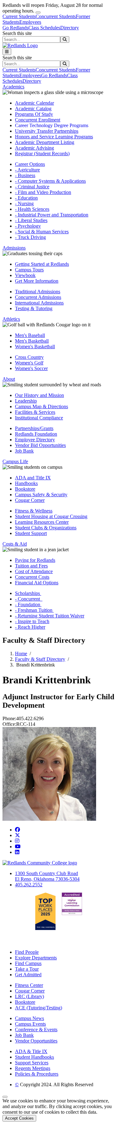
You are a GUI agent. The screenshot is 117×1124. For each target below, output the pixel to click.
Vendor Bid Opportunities (40, 445)
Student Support (31, 533)
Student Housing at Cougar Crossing (51, 516)
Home (21, 653)
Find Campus (28, 963)
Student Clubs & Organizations (45, 527)
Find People (27, 952)
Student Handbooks (34, 1057)
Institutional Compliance (39, 417)
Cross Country (29, 357)
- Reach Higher (30, 627)
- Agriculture (27, 169)
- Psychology (28, 226)
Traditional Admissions (37, 291)
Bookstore (25, 489)
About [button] (8, 379)
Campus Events (30, 1024)
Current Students (19, 16)
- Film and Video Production (43, 192)
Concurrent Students (56, 16)
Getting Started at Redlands (42, 264)
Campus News (29, 1018)
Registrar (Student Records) (42, 153)
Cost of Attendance (34, 571)
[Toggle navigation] (6, 51)
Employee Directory (35, 439)
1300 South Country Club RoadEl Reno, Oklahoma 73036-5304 (47, 876)
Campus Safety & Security (41, 494)
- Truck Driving (30, 237)
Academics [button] (13, 86)
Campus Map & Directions (41, 406)
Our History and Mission (39, 395)
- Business (25, 175)
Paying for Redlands (35, 560)
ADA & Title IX (31, 1051)
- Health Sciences (32, 209)
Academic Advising (34, 148)
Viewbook (25, 275)
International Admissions (39, 302)
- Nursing (24, 203)
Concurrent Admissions (38, 297)
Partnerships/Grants (34, 428)
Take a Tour (27, 969)
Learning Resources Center (42, 522)
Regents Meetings (32, 1068)
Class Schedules (44, 27)
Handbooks (26, 483)
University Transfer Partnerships (46, 131)
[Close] (38, 12)
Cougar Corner (30, 500)
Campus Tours (29, 269)
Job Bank (24, 450)
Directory (69, 27)
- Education (26, 198)
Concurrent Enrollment (37, 119)
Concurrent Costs (32, 577)
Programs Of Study (34, 114)
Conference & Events (36, 1029)
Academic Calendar (34, 103)
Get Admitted (28, 974)
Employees (30, 22)
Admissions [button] (14, 247)
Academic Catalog (33, 108)
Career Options (30, 164)
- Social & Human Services (42, 231)
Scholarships (28, 593)
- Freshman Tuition (34, 610)
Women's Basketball (35, 346)
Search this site (17, 33)
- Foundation (28, 604)
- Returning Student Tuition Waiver (49, 615)
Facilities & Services (35, 412)
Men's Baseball (30, 335)
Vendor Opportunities (36, 1040)
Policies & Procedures (36, 1074)
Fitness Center (29, 985)
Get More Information (36, 281)
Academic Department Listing (44, 142)
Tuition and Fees (31, 565)
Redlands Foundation (36, 434)
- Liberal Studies (31, 220)
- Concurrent (28, 599)
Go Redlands (15, 27)
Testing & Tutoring (33, 308)
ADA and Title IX (33, 477)
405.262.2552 (28, 884)
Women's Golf (29, 362)
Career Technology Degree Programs (51, 125)
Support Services (31, 1062)
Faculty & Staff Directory (40, 659)
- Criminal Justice (32, 186)
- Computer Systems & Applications (50, 181)
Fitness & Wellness (33, 510)
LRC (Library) (29, 996)
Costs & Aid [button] (14, 544)
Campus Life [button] (15, 461)
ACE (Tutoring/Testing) (38, 1007)
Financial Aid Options (36, 582)
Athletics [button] (11, 319)
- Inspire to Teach (32, 621)
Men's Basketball (32, 341)
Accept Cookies (19, 1118)
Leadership (26, 401)
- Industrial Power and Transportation (51, 214)
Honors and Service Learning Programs (54, 136)
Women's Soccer (31, 368)
